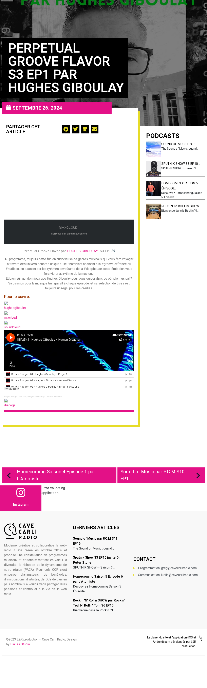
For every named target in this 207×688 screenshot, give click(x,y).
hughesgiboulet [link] (15, 308)
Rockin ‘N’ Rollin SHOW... (181, 206)
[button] (66, 129)
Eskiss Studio (20, 644)
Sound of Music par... (178, 144)
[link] (82, 251)
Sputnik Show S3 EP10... (180, 164)
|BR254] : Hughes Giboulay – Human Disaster (40, 396)
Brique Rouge (10, 396)
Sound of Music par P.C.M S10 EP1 (152, 475)
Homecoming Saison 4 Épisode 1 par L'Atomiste (56, 475)
